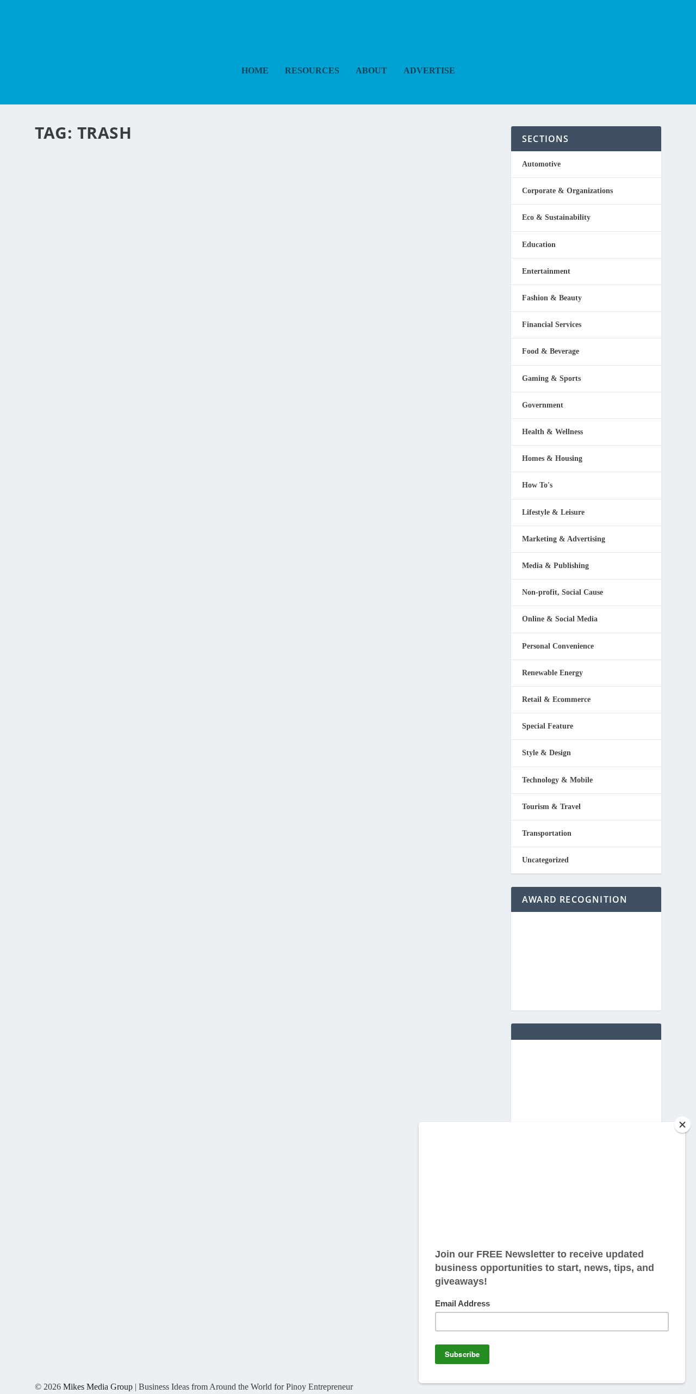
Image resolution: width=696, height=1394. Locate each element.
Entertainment (546, 271)
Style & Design (546, 753)
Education (539, 244)
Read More (79, 222)
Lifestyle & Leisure (553, 512)
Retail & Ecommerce (556, 699)
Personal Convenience (558, 646)
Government (542, 405)
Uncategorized (545, 860)
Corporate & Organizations (567, 191)
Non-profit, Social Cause (562, 592)
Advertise (429, 70)
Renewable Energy (552, 673)
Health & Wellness (552, 432)
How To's (537, 485)
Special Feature (547, 726)
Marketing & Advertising (563, 539)
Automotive (541, 164)
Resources (312, 70)
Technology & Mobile (557, 780)
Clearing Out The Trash (155, 157)
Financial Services (551, 324)
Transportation (546, 833)
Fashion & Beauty (552, 298)
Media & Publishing (555, 566)
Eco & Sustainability (176, 178)
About (371, 70)
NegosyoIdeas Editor (81, 178)
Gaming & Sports (551, 378)
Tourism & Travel (551, 807)
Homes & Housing (552, 458)
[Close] (682, 1125)
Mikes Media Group (98, 1386)
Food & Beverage (550, 351)
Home (255, 70)
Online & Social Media (560, 619)
